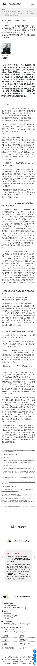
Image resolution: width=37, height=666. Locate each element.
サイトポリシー (25, 648)
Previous (2, 557)
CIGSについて (25, 644)
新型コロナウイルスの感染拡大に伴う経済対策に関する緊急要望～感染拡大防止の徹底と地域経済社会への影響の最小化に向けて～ (18, 473)
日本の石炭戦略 (31, 506)
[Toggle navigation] (32, 4)
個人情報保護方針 (8, 648)
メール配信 (8, 621)
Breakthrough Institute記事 (10, 454)
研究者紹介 (24, 640)
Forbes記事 (7, 457)
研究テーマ (24, 636)
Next (35, 557)
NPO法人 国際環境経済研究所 (12, 35)
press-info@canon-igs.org (17, 632)
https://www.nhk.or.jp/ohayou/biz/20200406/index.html (20, 468)
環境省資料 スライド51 (11, 486)
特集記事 (5, 636)
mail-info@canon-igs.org (17, 608)
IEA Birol (9, 465)
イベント (5, 640)
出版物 (4, 644)
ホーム (3, 9)
